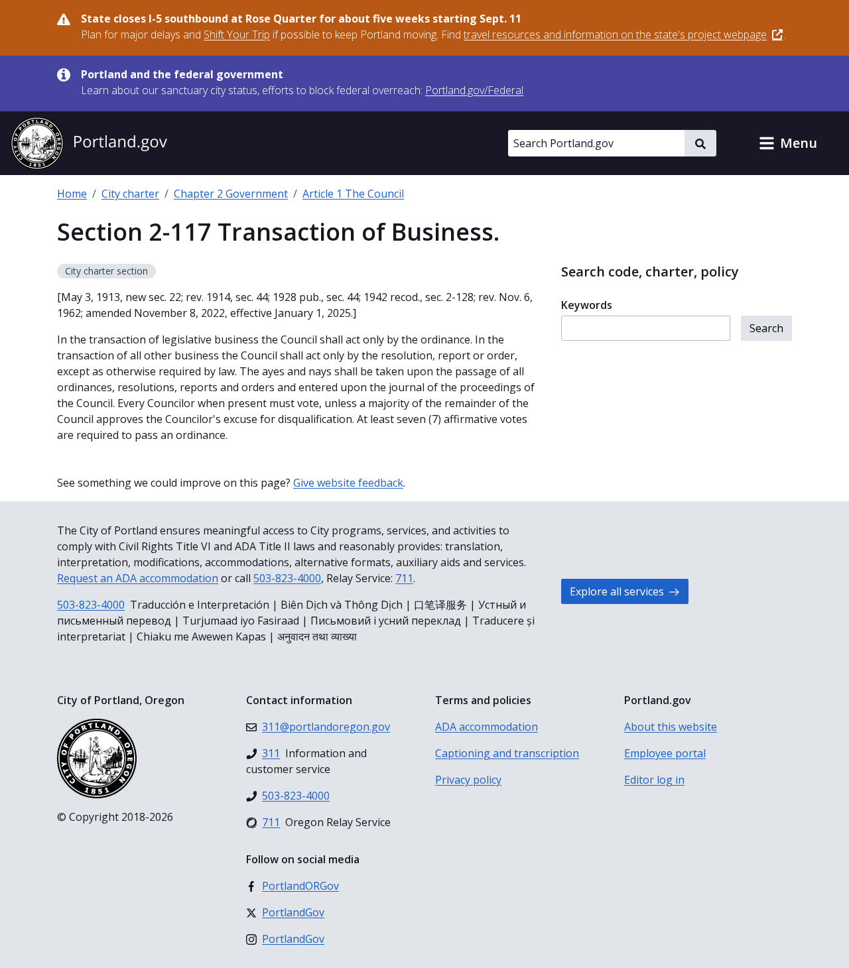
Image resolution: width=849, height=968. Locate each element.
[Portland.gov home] (89, 143)
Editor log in (654, 779)
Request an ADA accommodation (137, 578)
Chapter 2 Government (231, 193)
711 (404, 578)
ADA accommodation (486, 726)
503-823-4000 (287, 578)
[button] (788, 143)
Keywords (586, 305)
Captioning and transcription (507, 753)
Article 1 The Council (353, 193)
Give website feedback (348, 482)
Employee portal (665, 753)
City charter (130, 193)
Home (72, 193)
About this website (670, 726)
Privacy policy (468, 779)
